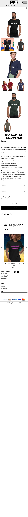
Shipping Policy (4, 275)
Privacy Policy (4, 273)
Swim (2, 291)
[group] (14, 251)
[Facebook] (5, 214)
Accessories (4, 288)
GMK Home (3, 293)
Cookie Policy (4, 278)
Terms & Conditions (5, 271)
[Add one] (8, 197)
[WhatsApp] (2, 214)
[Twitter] (11, 214)
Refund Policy (4, 276)
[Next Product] (26, 248)
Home (2, 283)
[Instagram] (15, 272)
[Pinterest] (8, 214)
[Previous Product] (1, 248)
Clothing (3, 286)
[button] (26, 8)
